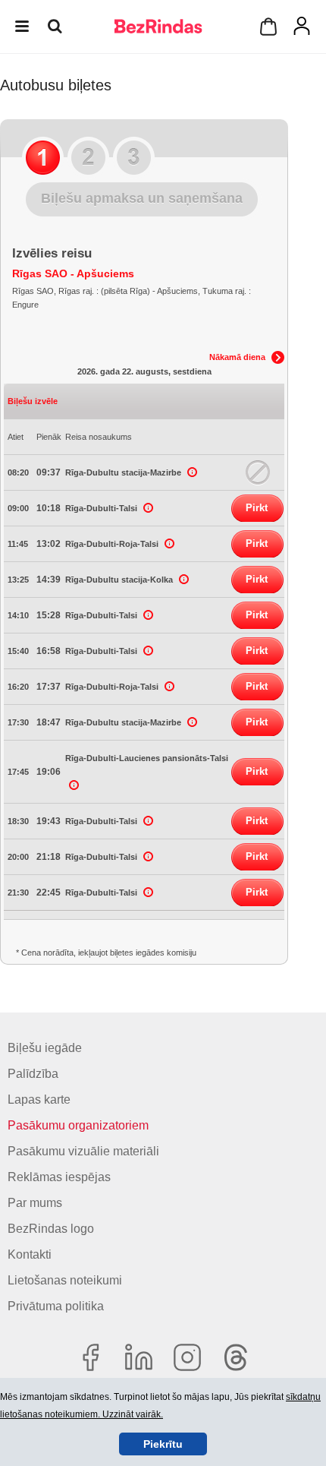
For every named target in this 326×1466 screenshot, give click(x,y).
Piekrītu (163, 1444)
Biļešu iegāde (45, 1047)
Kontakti (30, 1254)
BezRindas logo (51, 1228)
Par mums (35, 1202)
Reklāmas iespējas (59, 1177)
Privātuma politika (56, 1306)
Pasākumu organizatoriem (78, 1125)
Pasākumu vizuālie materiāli (83, 1151)
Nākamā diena (237, 357)
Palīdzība (33, 1073)
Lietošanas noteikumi (65, 1280)
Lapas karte (39, 1099)
